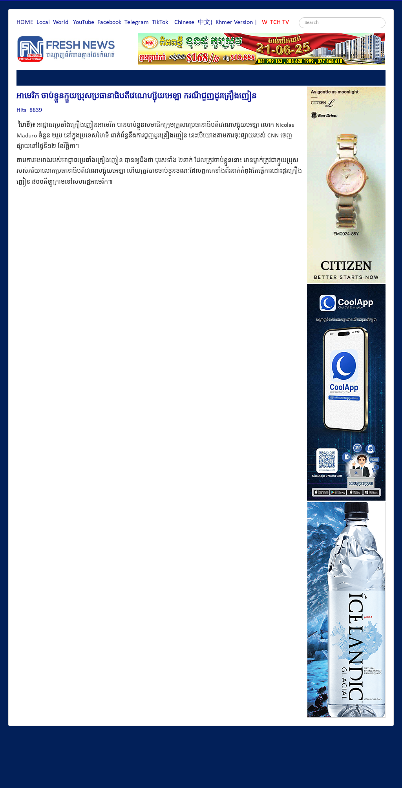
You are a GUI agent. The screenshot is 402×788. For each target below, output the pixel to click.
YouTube (83, 22)
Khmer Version (234, 22)
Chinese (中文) (193, 22)
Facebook (109, 22)
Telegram (136, 22)
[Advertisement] (159, 231)
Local (43, 22)
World (60, 22)
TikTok (160, 22)
